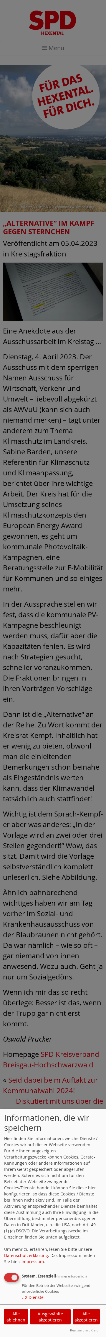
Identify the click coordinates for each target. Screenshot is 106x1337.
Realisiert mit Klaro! (85, 1330)
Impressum (32, 1261)
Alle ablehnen (15, 1317)
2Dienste (33, 1297)
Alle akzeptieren (86, 1317)
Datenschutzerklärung (26, 1255)
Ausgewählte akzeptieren (50, 1317)
